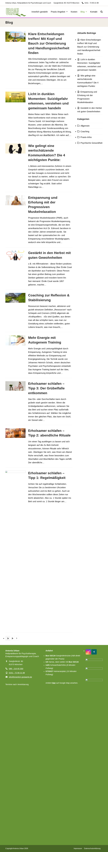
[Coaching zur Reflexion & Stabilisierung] (15, 297)
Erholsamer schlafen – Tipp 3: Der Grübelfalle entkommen (46, 388)
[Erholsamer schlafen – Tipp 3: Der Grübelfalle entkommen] (15, 386)
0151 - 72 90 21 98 (92, 3)
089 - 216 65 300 (16, 669)
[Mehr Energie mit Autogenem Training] (15, 340)
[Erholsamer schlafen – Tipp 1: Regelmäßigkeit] (15, 550)
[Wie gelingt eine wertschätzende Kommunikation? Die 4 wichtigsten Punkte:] (15, 148)
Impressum (78, 848)
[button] (101, 11)
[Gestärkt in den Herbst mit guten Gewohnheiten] (15, 255)
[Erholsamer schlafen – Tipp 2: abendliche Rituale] (15, 433)
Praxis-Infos (86, 137)
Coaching (84, 131)
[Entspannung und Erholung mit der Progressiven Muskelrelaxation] (15, 200)
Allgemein (85, 126)
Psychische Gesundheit (91, 143)
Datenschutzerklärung (92, 848)
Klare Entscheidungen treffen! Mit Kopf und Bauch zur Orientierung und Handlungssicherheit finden (48, 43)
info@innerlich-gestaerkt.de (20, 677)
